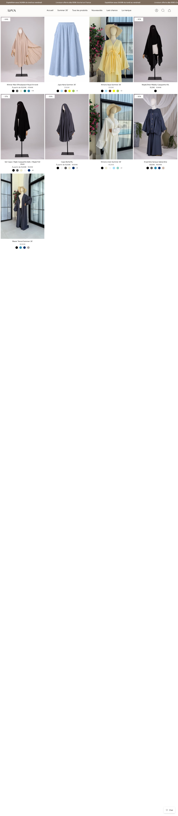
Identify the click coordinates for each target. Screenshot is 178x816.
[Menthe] (118, 168)
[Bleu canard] (25, 91)
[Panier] (169, 10)
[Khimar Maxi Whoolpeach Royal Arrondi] (22, 49)
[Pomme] (73, 91)
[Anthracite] (17, 91)
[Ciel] (61, 91)
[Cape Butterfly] (67, 126)
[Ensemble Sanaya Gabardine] (155, 126)
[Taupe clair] (163, 168)
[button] (80, 10)
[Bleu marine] (29, 170)
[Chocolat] (65, 91)
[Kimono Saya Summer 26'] (111, 49)
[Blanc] (25, 170)
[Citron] (69, 91)
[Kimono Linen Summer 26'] (111, 126)
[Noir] (13, 91)
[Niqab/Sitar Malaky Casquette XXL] (155, 49)
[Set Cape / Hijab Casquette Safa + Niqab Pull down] (22, 126)
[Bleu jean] (29, 91)
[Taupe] (28, 247)
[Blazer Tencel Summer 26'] (22, 206)
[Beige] (21, 91)
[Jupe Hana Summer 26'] (67, 49)
